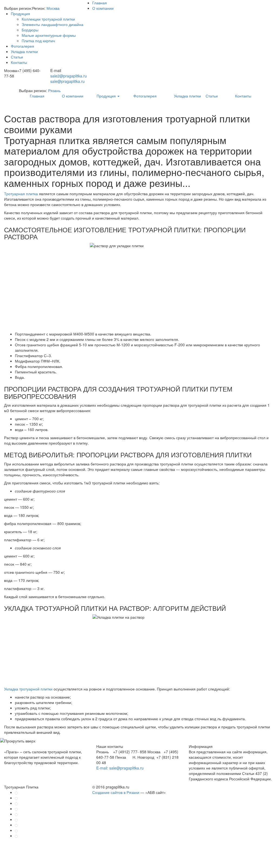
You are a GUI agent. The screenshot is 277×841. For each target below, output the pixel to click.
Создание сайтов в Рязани (115, 792)
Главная (99, 2)
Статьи (17, 57)
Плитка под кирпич (38, 40)
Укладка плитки (24, 51)
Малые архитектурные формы (49, 35)
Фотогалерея (22, 46)
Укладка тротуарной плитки (28, 689)
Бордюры (30, 29)
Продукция (20, 13)
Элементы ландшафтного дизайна (52, 24)
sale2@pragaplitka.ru (68, 76)
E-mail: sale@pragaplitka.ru (120, 768)
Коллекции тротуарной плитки (48, 19)
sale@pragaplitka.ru (67, 81)
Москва (53, 8)
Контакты (19, 62)
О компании (103, 8)
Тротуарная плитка (21, 193)
